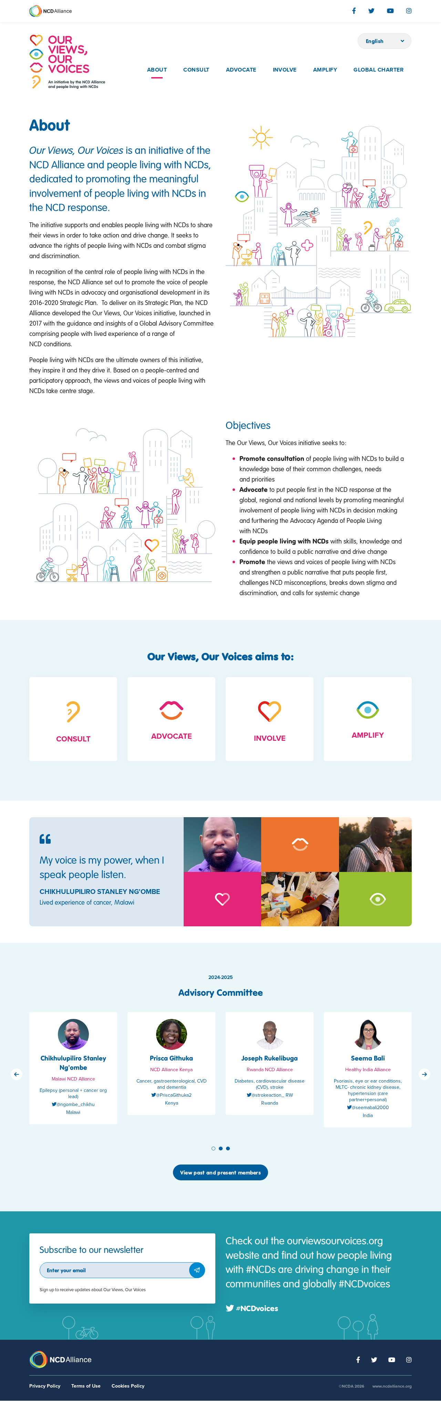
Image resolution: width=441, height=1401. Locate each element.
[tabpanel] (73, 1073)
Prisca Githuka (171, 1058)
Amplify (325, 69)
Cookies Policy (128, 1386)
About (157, 69)
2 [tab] (221, 1148)
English (374, 41)
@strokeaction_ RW (272, 1095)
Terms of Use (86, 1386)
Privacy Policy (44, 1386)
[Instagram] (409, 11)
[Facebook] (354, 11)
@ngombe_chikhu (76, 1104)
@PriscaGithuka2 (174, 1095)
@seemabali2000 (370, 1107)
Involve (285, 69)
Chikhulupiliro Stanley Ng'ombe (73, 1063)
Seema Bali (368, 1058)
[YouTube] (390, 11)
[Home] (67, 62)
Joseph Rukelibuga (270, 1058)
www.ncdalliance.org (392, 1386)
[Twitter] (371, 11)
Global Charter (378, 69)
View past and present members (220, 1172)
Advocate (241, 69)
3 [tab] (229, 1148)
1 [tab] (214, 1148)
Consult (196, 69)
